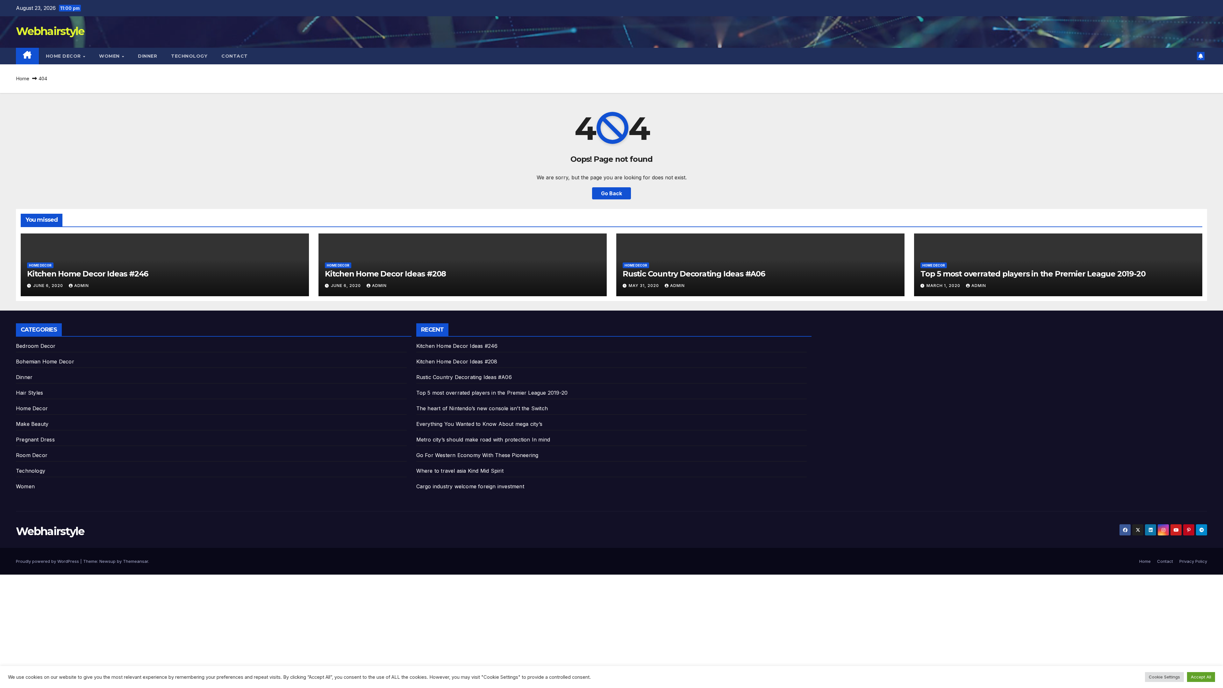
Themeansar (135, 561)
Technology (189, 56)
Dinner (147, 56)
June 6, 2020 (48, 285)
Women (110, 56)
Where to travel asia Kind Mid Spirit (460, 471)
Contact (234, 56)
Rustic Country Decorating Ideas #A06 (694, 273)
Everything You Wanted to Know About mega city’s (479, 424)
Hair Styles (29, 393)
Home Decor (64, 56)
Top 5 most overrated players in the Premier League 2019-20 (1032, 273)
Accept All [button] (1201, 676)
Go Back (611, 193)
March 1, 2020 (944, 285)
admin (81, 285)
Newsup (107, 561)
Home (22, 78)
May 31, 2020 (644, 285)
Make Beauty (32, 424)
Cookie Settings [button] (1164, 676)
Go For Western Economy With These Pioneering (477, 455)
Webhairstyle (50, 31)
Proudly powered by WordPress (48, 561)
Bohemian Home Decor (45, 361)
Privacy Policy (1193, 561)
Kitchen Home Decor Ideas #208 (385, 273)
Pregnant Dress (35, 439)
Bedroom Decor (36, 346)
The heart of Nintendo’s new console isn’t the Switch (482, 408)
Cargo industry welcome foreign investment (470, 486)
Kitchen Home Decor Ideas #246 (87, 273)
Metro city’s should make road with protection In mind (483, 439)
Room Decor (31, 455)
